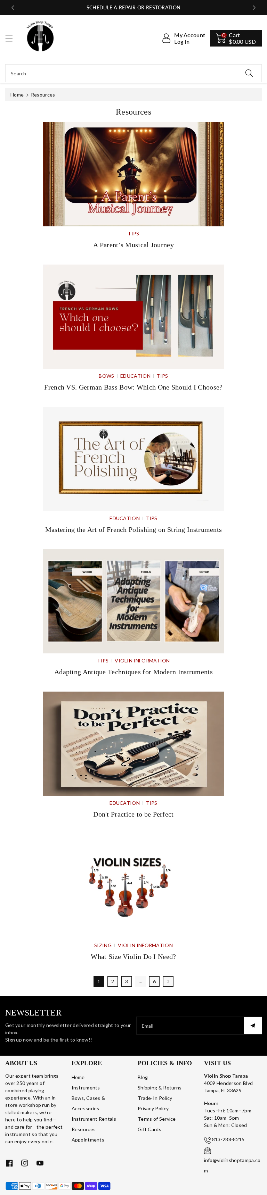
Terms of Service (157, 1119)
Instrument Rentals (94, 1119)
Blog (143, 1077)
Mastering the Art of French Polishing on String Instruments (133, 529)
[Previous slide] (13, 7)
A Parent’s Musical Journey (133, 245)
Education (135, 376)
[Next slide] (254, 7)
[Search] (249, 73)
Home (17, 95)
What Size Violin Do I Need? (133, 956)
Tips (133, 233)
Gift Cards (149, 1129)
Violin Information (142, 660)
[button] (12, 38)
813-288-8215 (228, 1139)
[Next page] (168, 981)
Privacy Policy (153, 1108)
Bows (106, 376)
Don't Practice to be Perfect (133, 814)
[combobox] (133, 73)
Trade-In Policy (155, 1098)
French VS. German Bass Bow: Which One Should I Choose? (133, 387)
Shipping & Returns (159, 1087)
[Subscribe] (253, 1025)
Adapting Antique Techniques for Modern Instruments (133, 672)
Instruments (86, 1087)
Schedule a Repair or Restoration (134, 7)
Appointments (88, 1140)
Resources (84, 1129)
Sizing (103, 945)
